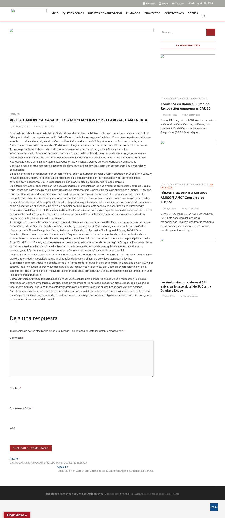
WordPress (140, 493)
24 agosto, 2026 (169, 115)
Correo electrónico (21, 408)
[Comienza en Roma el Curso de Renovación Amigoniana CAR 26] (188, 73)
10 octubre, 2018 (19, 126)
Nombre (15, 388)
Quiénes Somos (73, 13)
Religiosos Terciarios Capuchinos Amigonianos (74, 493)
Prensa (193, 13)
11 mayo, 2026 (169, 208)
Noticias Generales (197, 98)
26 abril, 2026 (168, 296)
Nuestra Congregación (105, 13)
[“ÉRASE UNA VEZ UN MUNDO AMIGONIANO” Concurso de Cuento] (188, 160)
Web (12, 428)
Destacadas (167, 98)
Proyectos (152, 13)
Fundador (133, 13)
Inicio (55, 13)
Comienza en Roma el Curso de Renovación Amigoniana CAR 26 (185, 106)
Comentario (17, 337)
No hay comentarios (43, 126)
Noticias (15, 114)
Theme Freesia (126, 493)
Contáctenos (174, 13)
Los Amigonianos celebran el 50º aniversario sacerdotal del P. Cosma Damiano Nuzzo (186, 286)
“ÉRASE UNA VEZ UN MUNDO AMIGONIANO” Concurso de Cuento (184, 197)
